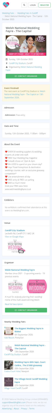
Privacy (24, 408)
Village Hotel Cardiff (12, 388)
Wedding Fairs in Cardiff (27, 13)
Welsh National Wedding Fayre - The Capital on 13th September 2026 (24, 94)
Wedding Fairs (8, 13)
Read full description (14, 304)
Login (33, 5)
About (16, 408)
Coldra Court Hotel (12, 371)
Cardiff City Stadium (17, 63)
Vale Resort (9, 337)
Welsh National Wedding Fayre (20, 270)
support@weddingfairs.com (14, 402)
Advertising (7, 408)
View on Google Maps (14, 236)
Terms (32, 408)
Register (44, 5)
